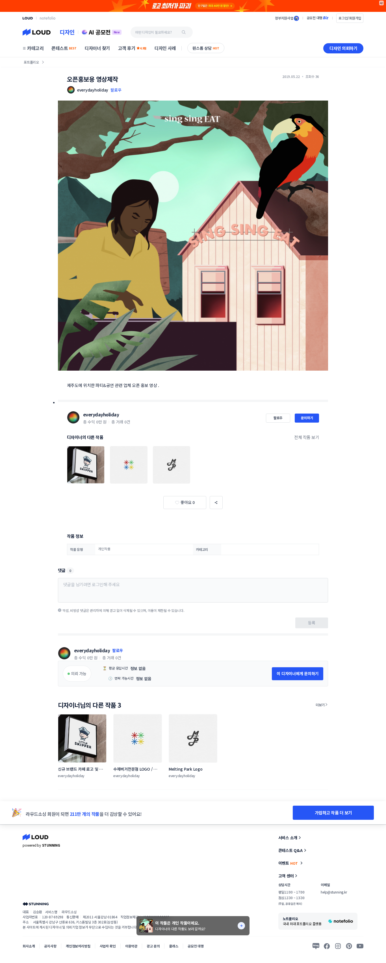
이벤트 (288, 863)
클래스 (173, 946)
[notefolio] (47, 18)
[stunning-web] (36, 904)
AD (381, 3)
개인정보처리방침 (78, 946)
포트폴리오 (31, 62)
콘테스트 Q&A (290, 850)
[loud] (28, 18)
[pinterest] (349, 946)
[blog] (316, 946)
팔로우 (115, 90)
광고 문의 (153, 946)
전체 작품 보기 (306, 437)
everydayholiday (101, 414)
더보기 (320, 704)
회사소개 (29, 946)
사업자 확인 (108, 946)
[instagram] (338, 946)
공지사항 (50, 946)
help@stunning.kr (334, 892)
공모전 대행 (196, 946)
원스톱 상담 (205, 48)
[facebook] (327, 946)
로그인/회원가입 (350, 18)
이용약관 (131, 946)
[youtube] (360, 946)
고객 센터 (286, 876)
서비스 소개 (288, 837)
